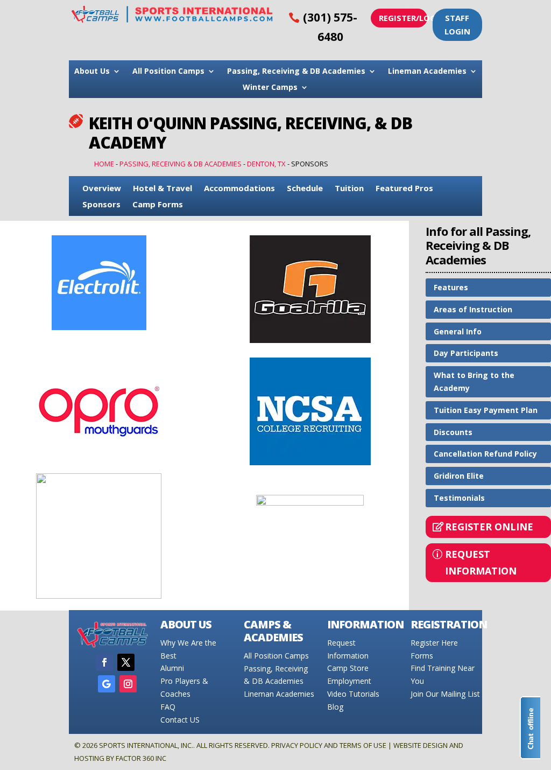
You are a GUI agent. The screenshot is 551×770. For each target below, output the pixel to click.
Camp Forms (157, 204)
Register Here (434, 643)
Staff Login (457, 24)
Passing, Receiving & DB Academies (296, 71)
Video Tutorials (353, 694)
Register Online (489, 526)
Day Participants (466, 353)
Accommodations (239, 188)
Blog (335, 707)
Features (451, 287)
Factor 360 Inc (141, 758)
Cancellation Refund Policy (485, 454)
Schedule (305, 188)
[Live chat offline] (530, 727)
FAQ (167, 707)
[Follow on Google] (106, 683)
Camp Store (348, 668)
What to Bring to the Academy (474, 381)
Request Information (481, 562)
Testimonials (459, 498)
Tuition (349, 188)
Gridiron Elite (459, 476)
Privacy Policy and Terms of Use (328, 745)
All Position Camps (168, 71)
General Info (458, 331)
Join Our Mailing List (445, 694)
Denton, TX (266, 164)
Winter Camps (270, 87)
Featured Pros (404, 188)
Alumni (172, 668)
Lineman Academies (427, 71)
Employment (349, 681)
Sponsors (101, 204)
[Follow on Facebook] (104, 662)
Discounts (453, 432)
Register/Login (403, 17)
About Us (92, 71)
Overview (101, 188)
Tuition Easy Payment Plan (486, 410)
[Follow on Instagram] (128, 683)
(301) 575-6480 (330, 27)
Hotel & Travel (162, 188)
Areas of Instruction (473, 309)
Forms (422, 655)
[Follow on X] (126, 662)
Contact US (180, 720)
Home (104, 164)
